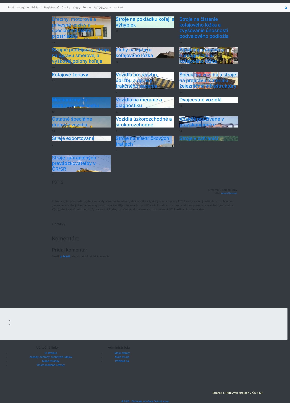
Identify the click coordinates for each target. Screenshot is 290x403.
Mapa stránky (50, 361)
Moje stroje (122, 357)
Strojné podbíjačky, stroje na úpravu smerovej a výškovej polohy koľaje (80, 55)
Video (76, 7)
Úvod (10, 7)
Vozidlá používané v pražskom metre (201, 122)
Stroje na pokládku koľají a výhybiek (145, 22)
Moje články (122, 353)
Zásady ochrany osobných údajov (50, 357)
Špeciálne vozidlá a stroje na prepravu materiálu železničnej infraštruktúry (207, 80)
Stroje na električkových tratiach (142, 141)
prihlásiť (65, 256)
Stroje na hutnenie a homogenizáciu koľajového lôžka (201, 55)
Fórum (87, 7)
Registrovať (51, 7)
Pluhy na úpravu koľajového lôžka (134, 52)
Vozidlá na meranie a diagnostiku (139, 102)
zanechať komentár (229, 193)
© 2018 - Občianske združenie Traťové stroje (145, 401)
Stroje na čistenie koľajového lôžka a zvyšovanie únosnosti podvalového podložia (204, 27)
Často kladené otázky (51, 365)
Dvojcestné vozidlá (200, 100)
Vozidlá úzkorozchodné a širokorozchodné (144, 122)
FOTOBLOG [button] (101, 7)
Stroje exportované (73, 138)
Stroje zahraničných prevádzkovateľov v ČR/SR (74, 163)
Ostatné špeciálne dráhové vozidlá (72, 122)
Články (65, 7)
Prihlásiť (36, 7)
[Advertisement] (145, 284)
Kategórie (22, 7)
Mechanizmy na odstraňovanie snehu (75, 102)
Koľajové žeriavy (70, 75)
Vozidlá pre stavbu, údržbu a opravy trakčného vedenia (137, 80)
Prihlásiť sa (122, 361)
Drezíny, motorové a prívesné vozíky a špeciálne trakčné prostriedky (74, 27)
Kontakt (118, 7)
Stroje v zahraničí (198, 138)
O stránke (51, 353)
